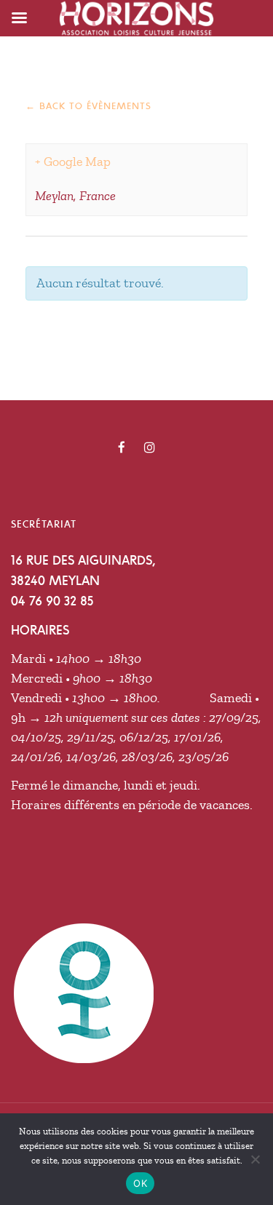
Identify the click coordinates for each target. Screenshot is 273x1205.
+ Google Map (73, 161)
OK (140, 1183)
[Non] (255, 1159)
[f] (121, 447)
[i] (149, 447)
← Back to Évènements (88, 106)
